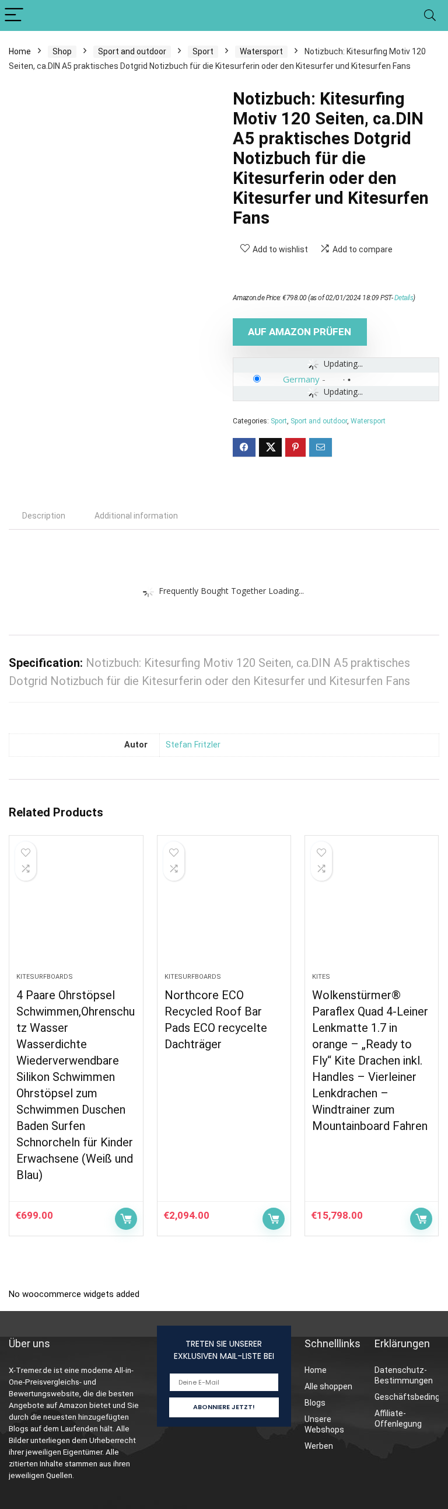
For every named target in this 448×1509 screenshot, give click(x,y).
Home (20, 51)
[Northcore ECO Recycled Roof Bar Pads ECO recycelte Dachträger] (224, 909)
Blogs (315, 1402)
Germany (301, 379)
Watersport (261, 51)
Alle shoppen (328, 1386)
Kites (321, 976)
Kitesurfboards (44, 976)
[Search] (430, 15)
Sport (203, 51)
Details (404, 298)
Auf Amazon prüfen (299, 332)
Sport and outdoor (132, 51)
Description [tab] (43, 515)
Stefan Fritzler (193, 745)
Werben (318, 1446)
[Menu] (14, 15)
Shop (62, 51)
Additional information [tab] (136, 515)
